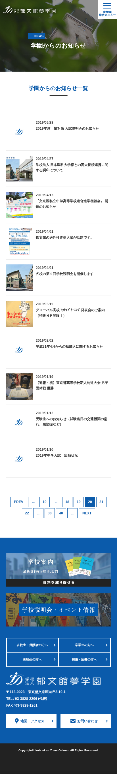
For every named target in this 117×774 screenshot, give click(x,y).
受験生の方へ (32, 659)
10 (45, 502)
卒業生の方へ (84, 645)
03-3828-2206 (31, 699)
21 (101, 502)
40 (61, 513)
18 (67, 502)
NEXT (86, 513)
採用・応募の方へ (84, 659)
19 (79, 502)
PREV (18, 502)
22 (27, 513)
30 (50, 513)
